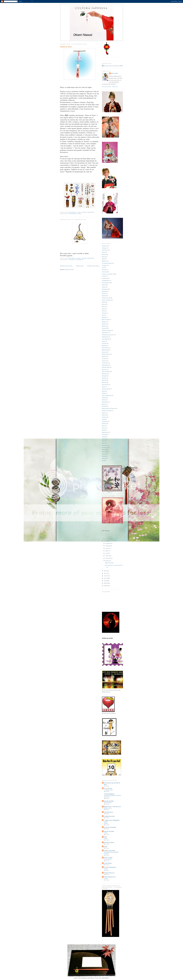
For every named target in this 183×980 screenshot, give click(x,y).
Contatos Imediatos (109, 794)
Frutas (103, 309)
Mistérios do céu (108, 808)
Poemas (104, 406)
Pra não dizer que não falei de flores (112, 783)
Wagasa (104, 454)
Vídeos (104, 449)
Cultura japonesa (91, 8)
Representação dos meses (108, 408)
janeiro (107, 560)
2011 (105, 578)
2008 (105, 586)
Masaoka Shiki (106, 367)
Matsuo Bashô (105, 371)
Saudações (104, 421)
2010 (105, 581)
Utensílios (104, 445)
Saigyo (104, 413)
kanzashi (104, 343)
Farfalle (105, 838)
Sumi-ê (104, 428)
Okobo (104, 393)
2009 (105, 583)
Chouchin (104, 272)
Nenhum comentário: (88, 212)
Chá (103, 267)
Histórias (104, 324)
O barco (106, 833)
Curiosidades (73, 213)
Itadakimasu (105, 337)
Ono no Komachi (106, 395)
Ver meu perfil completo (110, 86)
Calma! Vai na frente (109, 850)
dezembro (108, 543)
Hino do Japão (105, 319)
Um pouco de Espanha (110, 827)
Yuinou (104, 458)
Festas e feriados (106, 300)
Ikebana (104, 326)
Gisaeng (106, 823)
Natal (103, 387)
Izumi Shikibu (105, 339)
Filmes (103, 302)
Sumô (103, 430)
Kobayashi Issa (106, 354)
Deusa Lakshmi (107, 802)
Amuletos (104, 246)
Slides (103, 426)
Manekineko (105, 365)
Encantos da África (109, 842)
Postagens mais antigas (93, 266)
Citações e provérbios (76, 259)
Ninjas (103, 391)
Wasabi (104, 456)
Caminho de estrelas (109, 816)
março (107, 555)
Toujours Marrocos (109, 873)
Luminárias (105, 363)
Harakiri (104, 317)
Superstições (105, 432)
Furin (79, 213)
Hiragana (104, 321)
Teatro (103, 439)
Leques (104, 361)
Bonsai (104, 256)
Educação (104, 291)
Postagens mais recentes (66, 266)
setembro (108, 546)
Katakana (104, 345)
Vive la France (108, 788)
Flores (103, 304)
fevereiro (108, 558)
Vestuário (104, 447)
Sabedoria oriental (106, 410)
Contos (104, 276)
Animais (104, 248)
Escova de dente (107, 859)
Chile (105, 837)
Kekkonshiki (105, 350)
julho (107, 551)
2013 (105, 573)
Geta (103, 315)
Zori (103, 460)
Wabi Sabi (104, 452)
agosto (107, 548)
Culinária (104, 278)
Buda (103, 259)
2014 (105, 571)
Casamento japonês (107, 263)
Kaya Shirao (105, 347)
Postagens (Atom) (69, 269)
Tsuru (103, 443)
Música (104, 382)
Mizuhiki (104, 376)
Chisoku (104, 269)
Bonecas (104, 254)
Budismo (104, 261)
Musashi (104, 380)
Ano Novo (104, 250)
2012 (105, 576)
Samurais (104, 417)
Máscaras (104, 369)
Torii (103, 441)
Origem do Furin (66, 46)
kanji (103, 341)
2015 (105, 541)
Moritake (104, 378)
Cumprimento (105, 280)
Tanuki (104, 436)
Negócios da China (109, 831)
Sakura (104, 415)
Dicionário (105, 289)
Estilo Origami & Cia (110, 877)
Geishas (104, 313)
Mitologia (104, 374)
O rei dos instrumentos (110, 867)
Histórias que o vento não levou (112, 806)
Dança (103, 285)
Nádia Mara (114, 73)
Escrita (104, 293)
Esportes (104, 295)
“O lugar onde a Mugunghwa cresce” (112, 821)
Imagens (104, 328)
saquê (103, 419)
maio (107, 553)
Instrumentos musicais (107, 335)
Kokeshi (104, 356)
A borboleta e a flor (108, 790)
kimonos (104, 352)
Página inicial (79, 266)
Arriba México (108, 863)
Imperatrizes (105, 332)
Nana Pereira (105, 384)
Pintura (104, 404)
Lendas (104, 358)
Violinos (106, 868)
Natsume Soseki (106, 389)
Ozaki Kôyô (105, 402)
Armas (103, 252)
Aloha (105, 846)
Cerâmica (104, 265)
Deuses (104, 287)
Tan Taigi (104, 434)
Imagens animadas (106, 330)
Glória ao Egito (108, 857)
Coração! (106, 878)
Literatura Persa (108, 812)
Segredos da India (109, 801)
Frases (103, 306)
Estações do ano (106, 298)
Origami (104, 397)
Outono (104, 400)
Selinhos (104, 423)
